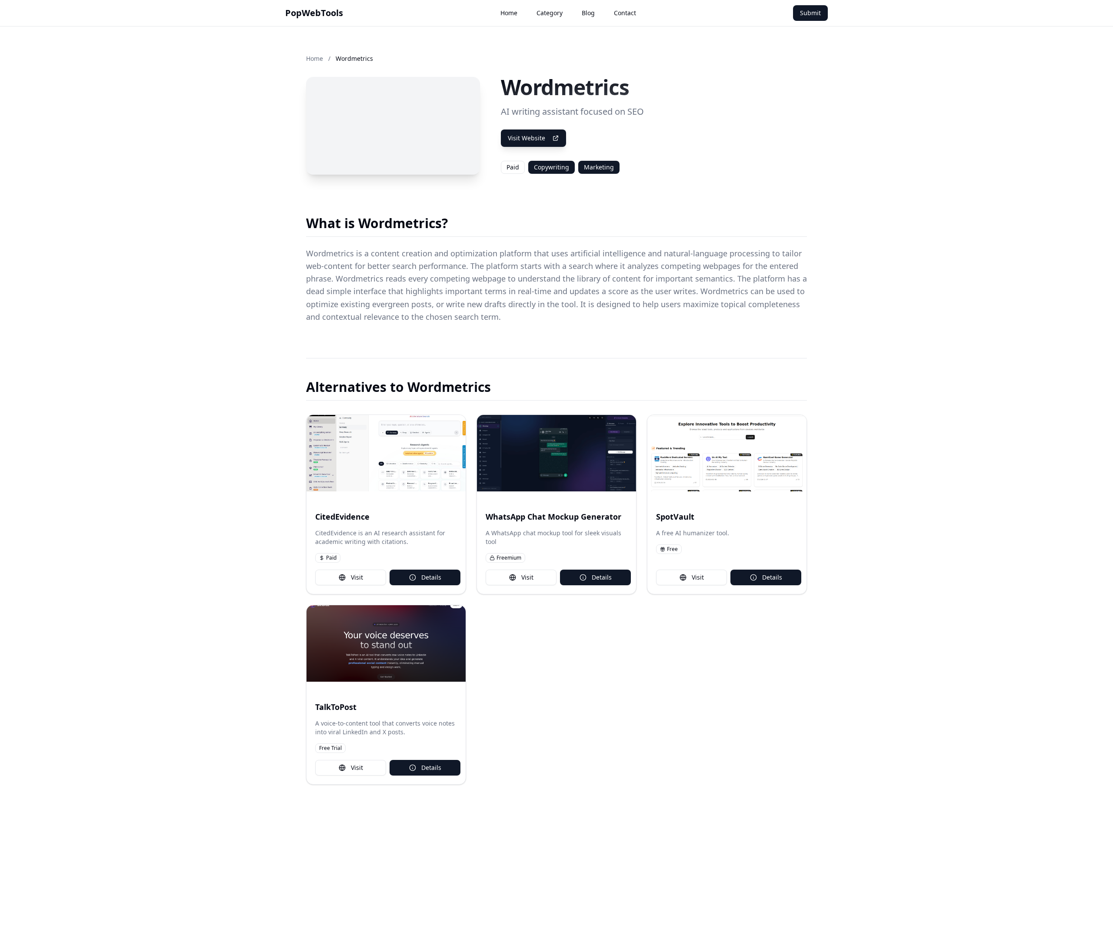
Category (550, 13)
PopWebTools (314, 13)
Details (431, 577)
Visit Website (526, 138)
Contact (625, 13)
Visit (357, 577)
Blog (588, 13)
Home (508, 13)
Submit (810, 13)
